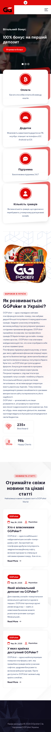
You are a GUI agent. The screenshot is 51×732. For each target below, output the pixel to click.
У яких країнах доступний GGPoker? (23, 650)
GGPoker (13, 516)
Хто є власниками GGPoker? (21, 529)
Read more (13, 561)
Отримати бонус (14, 49)
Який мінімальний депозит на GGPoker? (23, 589)
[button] (22, 64)
